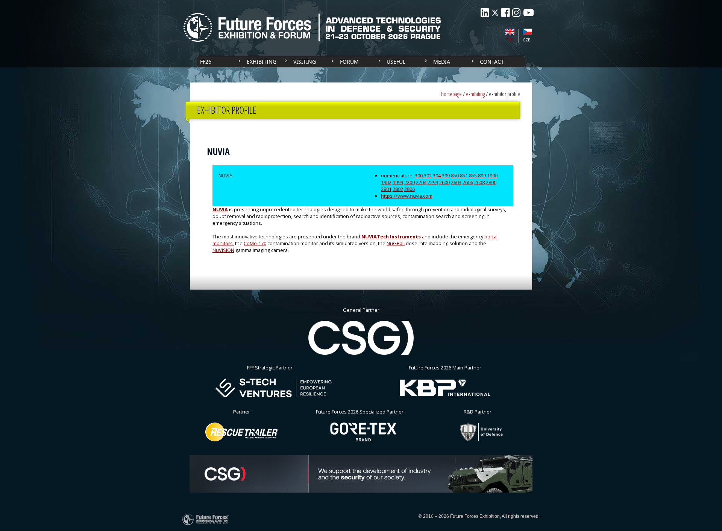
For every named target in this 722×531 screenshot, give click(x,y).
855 (473, 175)
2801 (386, 189)
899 (482, 175)
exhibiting (475, 94)
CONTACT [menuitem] (492, 61)
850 (455, 175)
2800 (491, 182)
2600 (444, 182)
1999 (398, 182)
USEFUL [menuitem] (396, 61)
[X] (495, 12)
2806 (409, 189)
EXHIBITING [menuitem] (261, 61)
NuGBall (396, 243)
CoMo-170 (255, 243)
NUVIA (220, 209)
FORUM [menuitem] (349, 61)
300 (419, 175)
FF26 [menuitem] (205, 61)
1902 (386, 182)
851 (464, 175)
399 (446, 175)
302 (428, 175)
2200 (409, 182)
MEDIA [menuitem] (441, 61)
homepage (451, 94)
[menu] (361, 61)
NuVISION (223, 250)
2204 (421, 182)
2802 (398, 189)
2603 (456, 182)
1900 (492, 175)
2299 (433, 182)
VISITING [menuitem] (304, 61)
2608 (479, 182)
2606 (468, 182)
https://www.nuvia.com (406, 195)
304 (437, 175)
